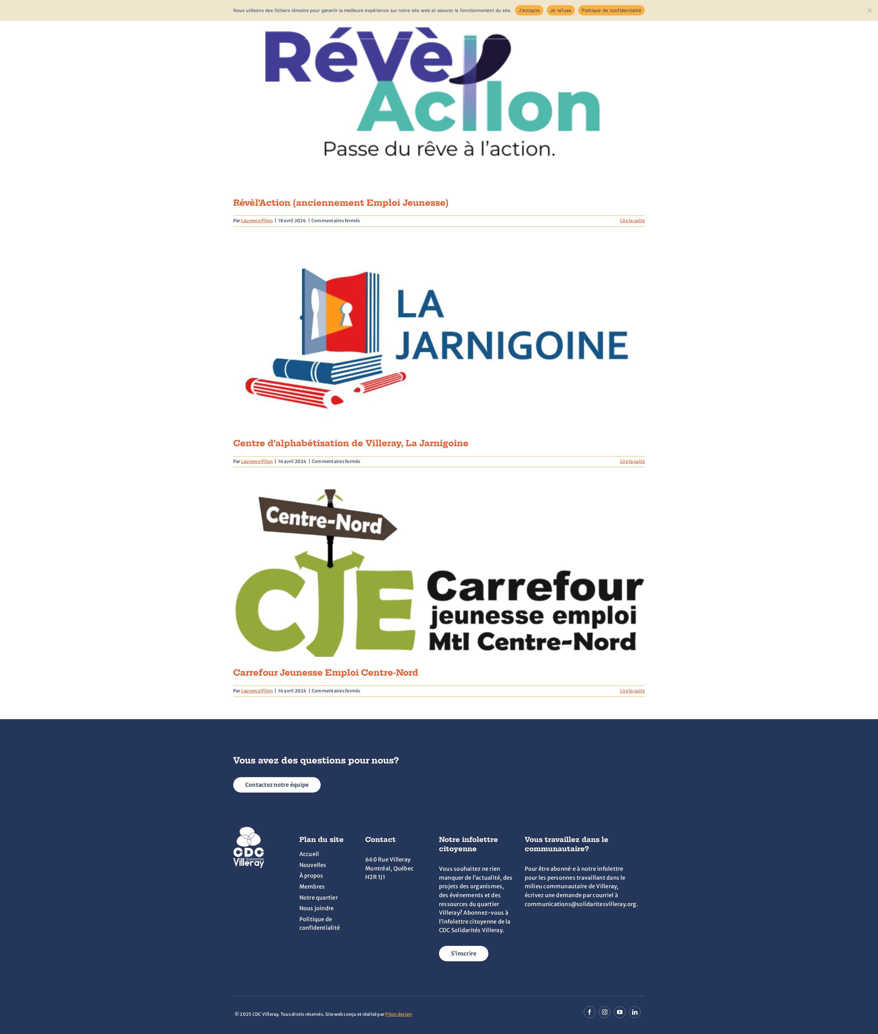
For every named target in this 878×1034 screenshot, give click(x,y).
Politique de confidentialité (611, 10)
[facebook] (589, 1012)
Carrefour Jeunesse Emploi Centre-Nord (325, 672)
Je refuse (560, 10)
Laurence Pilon (257, 221)
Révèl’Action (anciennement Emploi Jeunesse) (341, 203)
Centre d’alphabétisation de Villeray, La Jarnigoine (350, 443)
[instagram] (604, 1012)
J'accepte (529, 10)
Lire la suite (632, 221)
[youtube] (620, 1012)
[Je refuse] (869, 10)
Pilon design (398, 1014)
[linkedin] (635, 1012)
